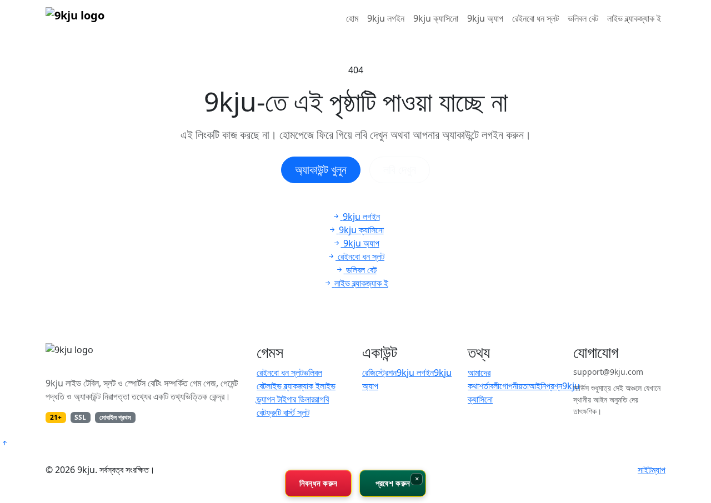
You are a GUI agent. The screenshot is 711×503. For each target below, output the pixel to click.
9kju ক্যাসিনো (435, 18)
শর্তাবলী (489, 386)
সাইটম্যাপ (651, 470)
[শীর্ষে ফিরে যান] (4, 443)
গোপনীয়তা (514, 386)
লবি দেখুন (399, 169)
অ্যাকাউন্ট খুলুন (321, 169)
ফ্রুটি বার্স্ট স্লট (287, 412)
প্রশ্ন (554, 386)
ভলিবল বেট (583, 18)
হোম (352, 18)
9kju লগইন (385, 18)
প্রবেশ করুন (392, 483)
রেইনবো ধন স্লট (535, 18)
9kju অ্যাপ (485, 18)
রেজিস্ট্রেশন (379, 372)
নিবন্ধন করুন (318, 483)
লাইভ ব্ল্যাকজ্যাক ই (634, 18)
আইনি (537, 386)
